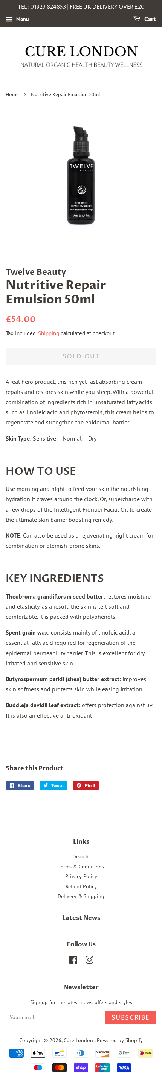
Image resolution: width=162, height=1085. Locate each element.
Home (12, 95)
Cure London (79, 1040)
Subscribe (131, 1018)
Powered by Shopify (120, 1040)
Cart (149, 19)
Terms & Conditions (81, 866)
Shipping (48, 333)
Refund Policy (81, 886)
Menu (22, 19)
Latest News (81, 918)
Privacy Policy (81, 876)
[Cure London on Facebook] (73, 961)
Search (81, 856)
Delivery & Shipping (81, 896)
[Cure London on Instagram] (89, 961)
